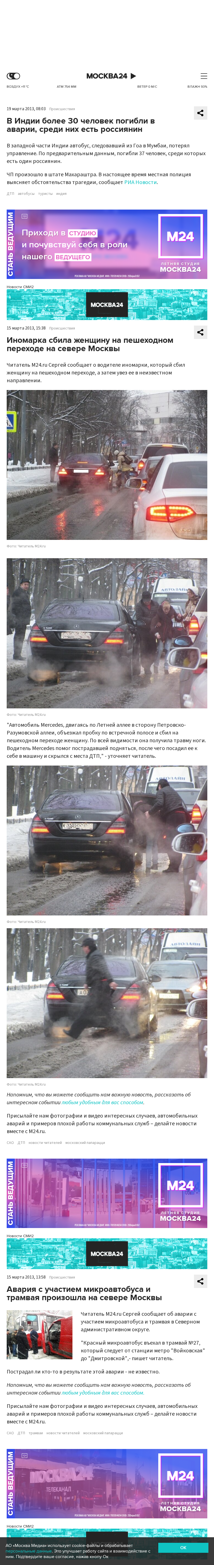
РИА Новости (140, 182)
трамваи (36, 1433)
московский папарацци (85, 1143)
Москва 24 (107, 76)
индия (61, 194)
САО (10, 1143)
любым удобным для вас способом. (103, 1393)
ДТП (10, 194)
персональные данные (29, 1551)
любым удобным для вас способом (102, 1102)
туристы (45, 194)
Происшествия (62, 109)
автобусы (26, 194)
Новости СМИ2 (20, 287)
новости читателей (45, 1143)
